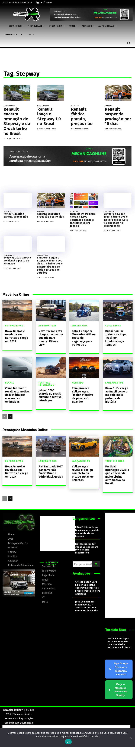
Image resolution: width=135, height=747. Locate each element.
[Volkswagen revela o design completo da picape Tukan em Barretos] (84, 446)
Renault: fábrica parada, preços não (82, 116)
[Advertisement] (57, 533)
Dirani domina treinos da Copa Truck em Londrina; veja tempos (116, 337)
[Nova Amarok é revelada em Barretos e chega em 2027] (17, 310)
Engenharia (109, 211)
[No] (130, 737)
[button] (128, 43)
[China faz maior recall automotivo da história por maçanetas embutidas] (17, 367)
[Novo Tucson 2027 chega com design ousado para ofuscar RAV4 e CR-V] (51, 310)
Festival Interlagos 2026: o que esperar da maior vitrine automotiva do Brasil (117, 475)
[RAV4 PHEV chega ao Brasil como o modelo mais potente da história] (118, 367)
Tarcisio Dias (114, 461)
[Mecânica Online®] (26, 14)
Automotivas (9, 106)
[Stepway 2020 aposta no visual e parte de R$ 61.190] (18, 244)
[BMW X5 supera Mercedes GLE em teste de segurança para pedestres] (84, 310)
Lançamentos (43, 106)
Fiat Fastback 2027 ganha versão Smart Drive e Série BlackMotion (50, 471)
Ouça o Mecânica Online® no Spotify (117, 690)
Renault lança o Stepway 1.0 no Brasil (49, 116)
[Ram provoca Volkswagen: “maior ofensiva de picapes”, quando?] (84, 367)
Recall (9, 383)
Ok (68, 741)
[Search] (96, 564)
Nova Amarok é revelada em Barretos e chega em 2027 (16, 336)
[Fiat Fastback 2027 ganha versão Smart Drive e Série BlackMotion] (51, 446)
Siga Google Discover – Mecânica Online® (121, 669)
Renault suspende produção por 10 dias (118, 116)
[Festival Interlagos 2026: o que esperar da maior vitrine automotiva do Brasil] (118, 446)
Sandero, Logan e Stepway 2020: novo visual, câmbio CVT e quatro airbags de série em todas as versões (50, 265)
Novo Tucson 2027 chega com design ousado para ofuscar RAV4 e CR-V (50, 337)
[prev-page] (4, 416)
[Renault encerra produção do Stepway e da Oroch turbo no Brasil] (17, 93)
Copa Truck (113, 326)
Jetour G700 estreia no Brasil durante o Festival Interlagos (50, 395)
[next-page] (10, 416)
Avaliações (82, 573)
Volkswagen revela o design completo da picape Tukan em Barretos (83, 473)
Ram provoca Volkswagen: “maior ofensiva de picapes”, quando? (82, 394)
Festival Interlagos (46, 384)
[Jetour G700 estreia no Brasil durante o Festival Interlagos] (51, 367)
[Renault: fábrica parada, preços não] (84, 93)
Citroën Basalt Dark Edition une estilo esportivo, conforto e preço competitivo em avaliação (87, 588)
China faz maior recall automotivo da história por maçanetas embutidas (17, 394)
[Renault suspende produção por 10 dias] (118, 93)
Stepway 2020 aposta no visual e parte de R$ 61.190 (17, 260)
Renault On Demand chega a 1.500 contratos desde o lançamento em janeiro (82, 219)
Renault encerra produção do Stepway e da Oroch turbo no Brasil (17, 121)
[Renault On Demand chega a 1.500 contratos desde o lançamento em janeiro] (84, 200)
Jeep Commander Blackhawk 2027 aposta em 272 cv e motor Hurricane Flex (86, 606)
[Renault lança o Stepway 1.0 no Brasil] (50, 93)
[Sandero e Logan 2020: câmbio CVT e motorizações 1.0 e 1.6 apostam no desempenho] (118, 200)
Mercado (75, 106)
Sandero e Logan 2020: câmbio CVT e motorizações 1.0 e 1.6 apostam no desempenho (116, 219)
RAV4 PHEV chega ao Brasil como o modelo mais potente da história (116, 394)
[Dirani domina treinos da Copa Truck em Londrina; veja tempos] (118, 310)
